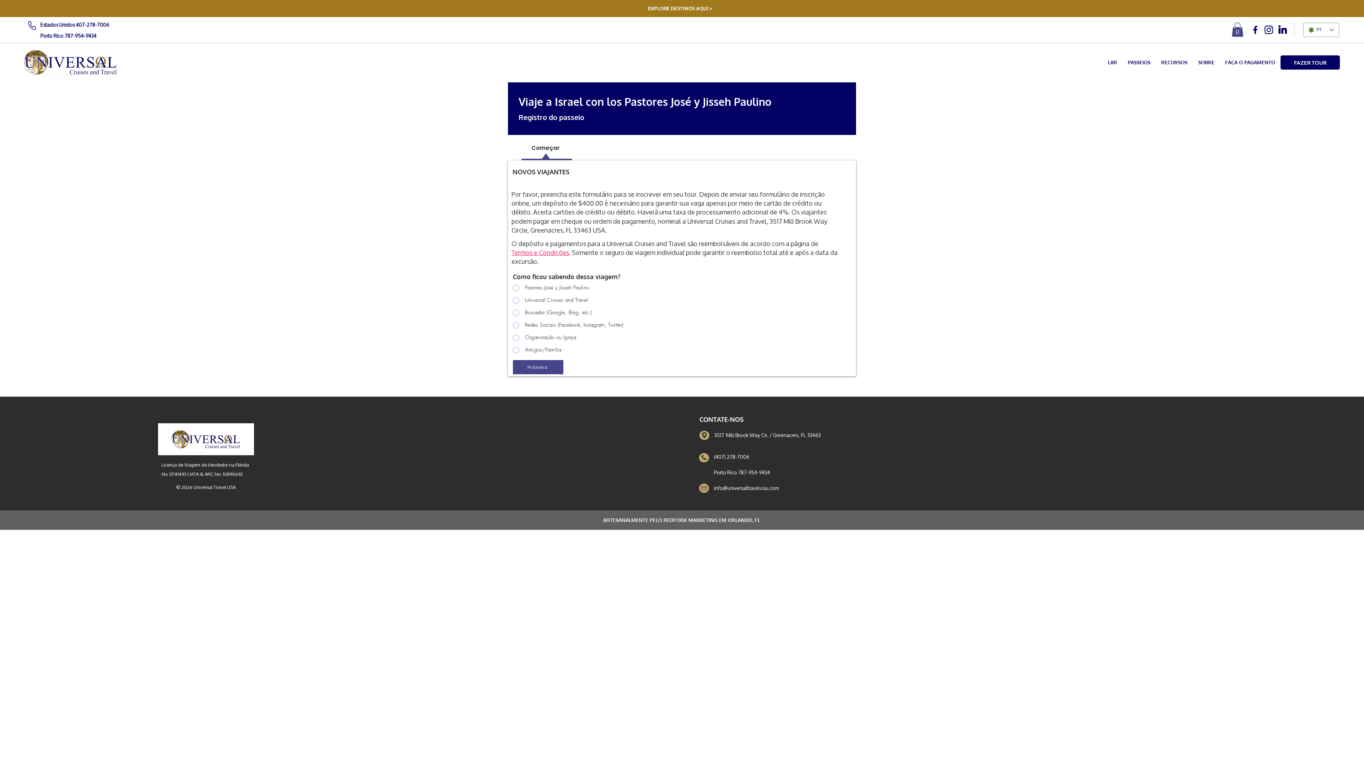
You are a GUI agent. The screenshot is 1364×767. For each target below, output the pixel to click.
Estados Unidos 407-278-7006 (74, 25)
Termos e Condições (540, 252)
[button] (1238, 29)
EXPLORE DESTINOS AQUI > (680, 8)
